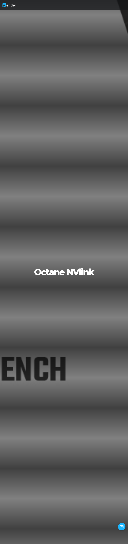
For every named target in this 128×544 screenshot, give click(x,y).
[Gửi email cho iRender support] (122, 526)
